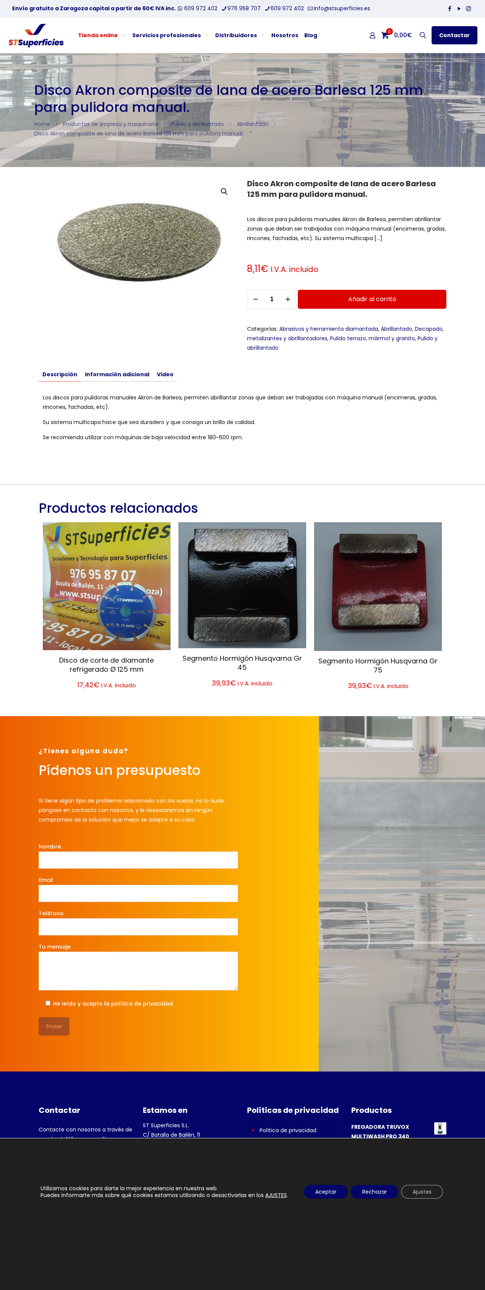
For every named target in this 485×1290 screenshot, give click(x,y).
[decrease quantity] (255, 299)
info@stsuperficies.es (342, 8)
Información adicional (117, 374)
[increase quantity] (287, 299)
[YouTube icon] (459, 9)
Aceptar (325, 1192)
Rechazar (374, 1192)
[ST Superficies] (36, 35)
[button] (224, 191)
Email (46, 880)
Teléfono (51, 913)
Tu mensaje (54, 947)
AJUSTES (276, 1195)
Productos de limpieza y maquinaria (110, 124)
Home (42, 124)
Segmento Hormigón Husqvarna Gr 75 (378, 665)
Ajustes (422, 1192)
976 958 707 (244, 8)
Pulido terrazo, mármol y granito (372, 338)
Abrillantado (252, 124)
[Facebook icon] (449, 9)
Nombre (50, 846)
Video (165, 374)
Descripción (59, 374)
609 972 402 (200, 8)
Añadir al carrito (372, 299)
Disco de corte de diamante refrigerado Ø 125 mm (106, 664)
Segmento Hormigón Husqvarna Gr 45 (242, 663)
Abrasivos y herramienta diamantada (328, 329)
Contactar (454, 35)
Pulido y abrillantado (197, 124)
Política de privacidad (288, 1130)
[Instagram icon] (468, 9)
